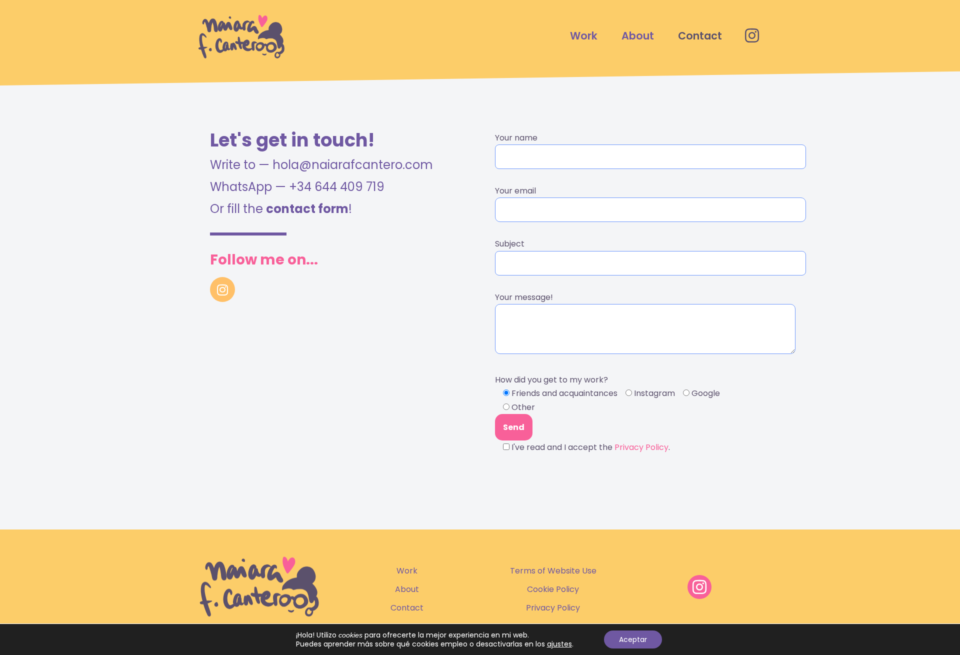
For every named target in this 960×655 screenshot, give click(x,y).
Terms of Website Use (553, 570)
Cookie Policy (553, 589)
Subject (509, 244)
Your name (516, 138)
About (638, 35)
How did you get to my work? (607, 413)
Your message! (524, 297)
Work (584, 35)
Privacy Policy (641, 447)
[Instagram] (222, 289)
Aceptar (633, 639)
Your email (515, 190)
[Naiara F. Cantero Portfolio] (241, 35)
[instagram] (752, 36)
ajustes (559, 644)
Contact (700, 35)
